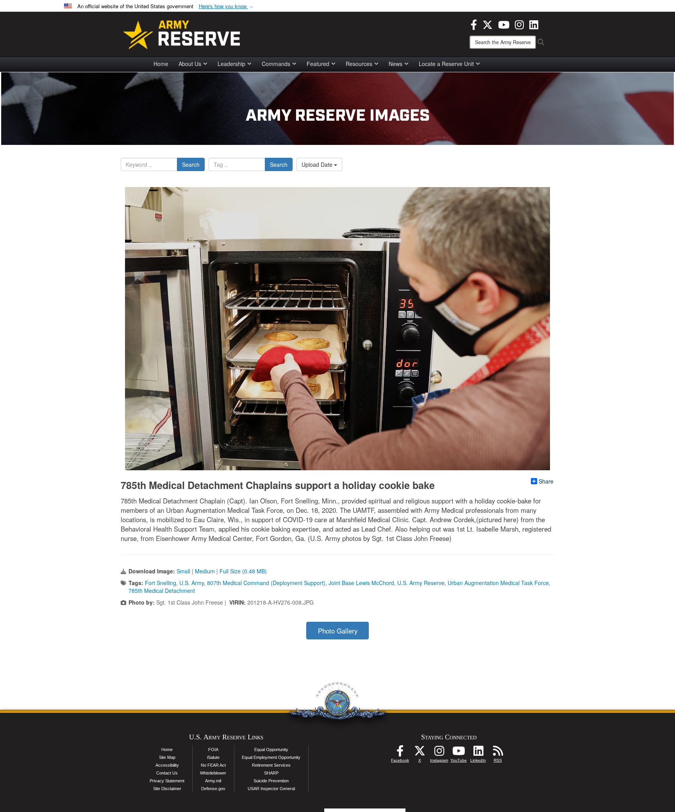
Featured (318, 64)
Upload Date (318, 164)
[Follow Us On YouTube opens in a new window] (458, 753)
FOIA (213, 749)
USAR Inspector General (271, 788)
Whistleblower (213, 773)
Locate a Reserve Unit (446, 64)
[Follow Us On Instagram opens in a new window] (439, 753)
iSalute (213, 757)
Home (161, 64)
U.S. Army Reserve (421, 583)
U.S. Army (191, 583)
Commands (276, 64)
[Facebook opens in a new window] (474, 24)
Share (546, 481)
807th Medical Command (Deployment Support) (266, 583)
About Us (190, 64)
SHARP (271, 773)
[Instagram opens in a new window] (519, 24)
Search (191, 164)
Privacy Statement (167, 780)
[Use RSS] (497, 753)
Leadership (231, 64)
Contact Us (167, 773)
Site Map (167, 757)
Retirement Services (271, 765)
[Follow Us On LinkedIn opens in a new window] (478, 753)
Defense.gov (213, 788)
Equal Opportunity (271, 749)
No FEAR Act (213, 765)
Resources (359, 64)
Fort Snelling (160, 583)
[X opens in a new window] (487, 24)
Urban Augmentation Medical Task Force (498, 583)
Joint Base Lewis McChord (361, 583)
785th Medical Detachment (162, 590)
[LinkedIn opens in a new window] (533, 24)
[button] (227, 6)
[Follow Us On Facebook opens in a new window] (400, 753)
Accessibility (167, 765)
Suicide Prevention (271, 780)
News (395, 64)
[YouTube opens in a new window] (503, 24)
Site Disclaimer (167, 788)
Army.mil (213, 780)
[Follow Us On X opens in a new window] (419, 753)
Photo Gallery (337, 630)
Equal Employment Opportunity (271, 757)
